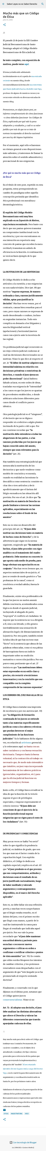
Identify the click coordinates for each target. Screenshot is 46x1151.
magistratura (16, 1113)
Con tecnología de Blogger (25, 1142)
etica (6, 1113)
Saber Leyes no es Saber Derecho (22, 4)
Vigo (27, 1113)
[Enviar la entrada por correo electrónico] (4, 1111)
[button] (4, 25)
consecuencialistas (12, 999)
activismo (26, 742)
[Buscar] (42, 4)
